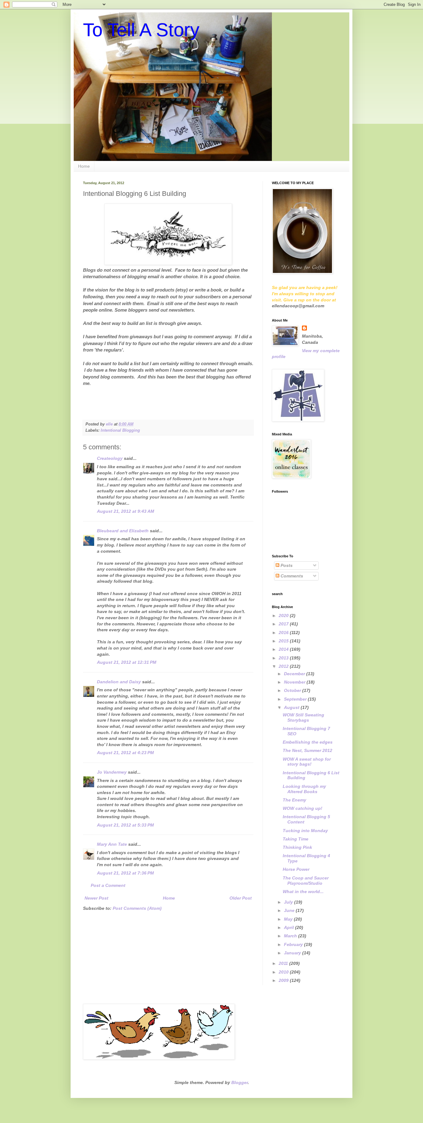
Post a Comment (108, 885)
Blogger (239, 1082)
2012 (284, 666)
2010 (284, 972)
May (289, 919)
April (289, 927)
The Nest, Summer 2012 (307, 750)
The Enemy (294, 799)
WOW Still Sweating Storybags (303, 717)
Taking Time (295, 838)
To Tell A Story (141, 29)
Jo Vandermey (112, 772)
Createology (110, 458)
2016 (284, 632)
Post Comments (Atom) (137, 908)
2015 (284, 640)
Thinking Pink (297, 847)
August (292, 707)
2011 (284, 963)
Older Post (240, 898)
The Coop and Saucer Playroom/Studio (306, 880)
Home (84, 166)
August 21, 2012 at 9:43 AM (125, 511)
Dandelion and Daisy (119, 681)
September (296, 699)
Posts (286, 565)
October (293, 690)
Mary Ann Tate (112, 844)
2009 (284, 980)
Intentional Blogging (120, 430)
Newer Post (96, 898)
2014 (284, 649)
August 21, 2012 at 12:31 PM (126, 662)
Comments (291, 575)
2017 (284, 623)
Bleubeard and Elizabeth (123, 530)
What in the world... (303, 891)
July (289, 902)
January (293, 952)
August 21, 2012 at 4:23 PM (125, 752)
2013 (284, 657)
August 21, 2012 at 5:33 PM (125, 825)
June (290, 910)
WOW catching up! (302, 808)
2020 (284, 615)
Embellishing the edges (308, 742)
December (295, 673)
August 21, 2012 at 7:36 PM (125, 872)
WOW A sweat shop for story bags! (307, 762)
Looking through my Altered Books (304, 789)
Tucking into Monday (305, 830)
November (295, 682)
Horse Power (296, 869)
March (291, 935)
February (294, 944)
